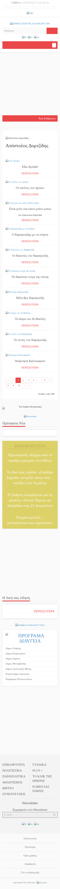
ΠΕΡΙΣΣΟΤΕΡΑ (30, 173)
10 (19, 385)
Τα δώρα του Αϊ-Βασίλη (30, 319)
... (39, 380)
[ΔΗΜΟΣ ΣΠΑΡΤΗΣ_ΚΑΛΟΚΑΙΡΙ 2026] (30, 23)
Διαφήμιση (30, 864)
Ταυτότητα (30, 847)
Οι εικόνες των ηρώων (30, 187)
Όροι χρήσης (30, 855)
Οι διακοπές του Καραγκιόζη (30, 255)
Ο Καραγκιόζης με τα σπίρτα (30, 234)
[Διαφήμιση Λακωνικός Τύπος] (30, 625)
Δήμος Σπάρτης (13, 648)
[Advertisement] (30, 84)
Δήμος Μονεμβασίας (16, 663)
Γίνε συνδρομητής (30, 872)
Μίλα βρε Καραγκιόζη (30, 297)
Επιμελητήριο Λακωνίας (17, 674)
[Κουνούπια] (30, 416)
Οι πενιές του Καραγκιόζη (30, 340)
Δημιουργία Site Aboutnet (24, 882)
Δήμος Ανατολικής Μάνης (18, 669)
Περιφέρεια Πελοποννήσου (19, 679)
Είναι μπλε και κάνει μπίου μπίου (30, 208)
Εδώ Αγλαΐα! (30, 166)
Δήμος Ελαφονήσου (15, 653)
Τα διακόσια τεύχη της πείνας (30, 276)
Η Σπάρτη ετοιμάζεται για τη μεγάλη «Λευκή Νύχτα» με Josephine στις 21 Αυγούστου (30, 500)
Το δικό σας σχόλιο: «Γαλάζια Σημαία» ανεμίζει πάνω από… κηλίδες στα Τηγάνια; (30, 477)
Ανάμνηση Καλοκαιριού (30, 361)
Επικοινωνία (30, 838)
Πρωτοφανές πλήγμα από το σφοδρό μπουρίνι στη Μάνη (30, 457)
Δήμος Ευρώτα (13, 658)
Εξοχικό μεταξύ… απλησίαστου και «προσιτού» (30, 520)
